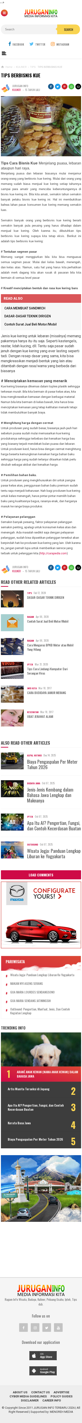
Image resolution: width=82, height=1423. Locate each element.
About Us (20, 1392)
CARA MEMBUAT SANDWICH (24, 308)
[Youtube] (58, 1327)
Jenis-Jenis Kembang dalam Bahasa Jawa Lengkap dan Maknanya (50, 795)
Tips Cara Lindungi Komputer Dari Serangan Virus (47, 671)
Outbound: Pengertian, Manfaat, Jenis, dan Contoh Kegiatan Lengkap (40, 1011)
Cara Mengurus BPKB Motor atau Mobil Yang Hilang (50, 647)
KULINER (16, 90)
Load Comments (41, 874)
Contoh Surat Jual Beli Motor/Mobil (30, 324)
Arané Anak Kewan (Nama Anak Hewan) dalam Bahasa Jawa (47, 1073)
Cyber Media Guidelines (28, 1396)
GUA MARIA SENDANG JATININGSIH (30, 1001)
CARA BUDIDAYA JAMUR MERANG (46, 693)
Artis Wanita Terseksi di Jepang (28, 1089)
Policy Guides (61, 1396)
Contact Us (40, 1392)
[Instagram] (35, 1327)
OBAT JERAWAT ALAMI (40, 716)
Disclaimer (29, 1400)
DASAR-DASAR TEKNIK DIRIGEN (27, 316)
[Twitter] (46, 1327)
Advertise (61, 1392)
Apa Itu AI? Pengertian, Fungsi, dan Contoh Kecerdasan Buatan (54, 825)
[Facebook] (23, 1327)
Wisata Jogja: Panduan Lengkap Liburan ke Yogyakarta (54, 853)
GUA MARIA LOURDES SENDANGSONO (32, 992)
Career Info (51, 1400)
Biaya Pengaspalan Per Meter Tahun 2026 (52, 764)
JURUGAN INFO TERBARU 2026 (54, 1407)
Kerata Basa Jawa (19, 1123)
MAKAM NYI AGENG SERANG (26, 983)
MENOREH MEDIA (61, 1411)
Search (68, 29)
